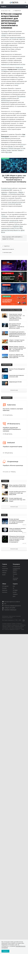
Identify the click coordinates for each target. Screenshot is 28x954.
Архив (3, 574)
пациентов (13, 37)
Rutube (15, 592)
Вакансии (4, 590)
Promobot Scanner (6, 188)
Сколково (4, 216)
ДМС (7, 45)
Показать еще (14, 390)
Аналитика (5, 568)
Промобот (5, 33)
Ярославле (9, 152)
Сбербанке (15, 226)
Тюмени (19, 150)
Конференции (16, 566)
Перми (3, 214)
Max (14, 586)
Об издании (5, 586)
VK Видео (15, 590)
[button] (25, 2)
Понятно (5, 951)
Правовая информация (10, 609)
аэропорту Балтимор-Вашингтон (10, 230)
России (23, 144)
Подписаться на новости (8, 249)
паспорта (17, 83)
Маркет (15, 572)
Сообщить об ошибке (9, 607)
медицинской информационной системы (13, 64)
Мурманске (4, 148)
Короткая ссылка (7, 252)
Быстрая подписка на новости (12, 601)
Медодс (21, 192)
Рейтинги (4, 570)
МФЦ (20, 228)
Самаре (8, 150)
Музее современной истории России (12, 227)
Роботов (16, 224)
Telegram (15, 594)
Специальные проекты (16, 569)
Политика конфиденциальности (12, 605)
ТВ (13, 576)
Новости (4, 566)
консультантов (14, 220)
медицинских (21, 37)
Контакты (4, 592)
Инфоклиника (13, 192)
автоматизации (5, 100)
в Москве (10, 146)
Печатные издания (15, 578)
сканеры (3, 35)
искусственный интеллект (15, 202)
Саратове (14, 150)
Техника (15, 574)
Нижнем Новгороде (14, 148)
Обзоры (4, 572)
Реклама (4, 588)
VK (13, 588)
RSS (5, 603)
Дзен (14, 596)
